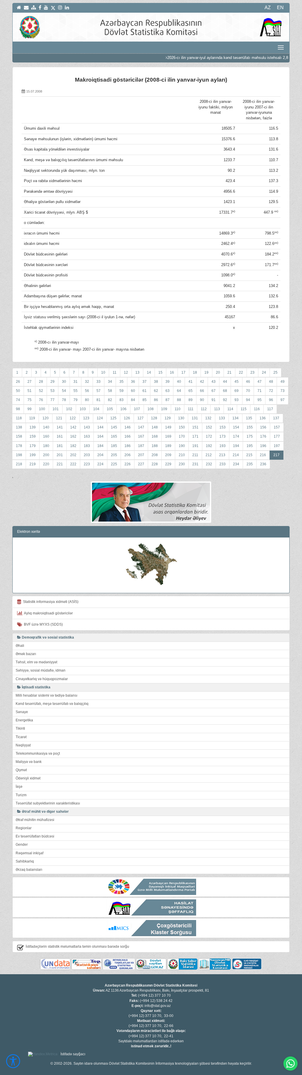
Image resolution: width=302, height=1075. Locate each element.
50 (18, 391)
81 (98, 400)
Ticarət (21, 737)
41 (190, 382)
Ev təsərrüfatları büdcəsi (35, 836)
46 (248, 382)
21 (229, 372)
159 (32, 436)
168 (155, 436)
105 (110, 409)
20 (218, 372)
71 (259, 391)
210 (182, 455)
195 (250, 446)
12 (126, 372)
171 (195, 436)
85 (144, 400)
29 (52, 382)
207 (141, 455)
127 (140, 418)
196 (263, 446)
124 (100, 418)
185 (114, 446)
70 (248, 391)
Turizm (21, 795)
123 (86, 418)
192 (209, 446)
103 (83, 409)
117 (270, 409)
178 (19, 446)
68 (225, 391)
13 (137, 372)
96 (271, 400)
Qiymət (21, 770)
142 (73, 427)
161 (60, 436)
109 (164, 409)
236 (263, 464)
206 (127, 455)
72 (271, 391)
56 (87, 391)
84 (133, 400)
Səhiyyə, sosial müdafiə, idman (40, 670)
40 (179, 382)
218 (19, 464)
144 (100, 427)
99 (29, 409)
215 (249, 455)
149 (168, 427)
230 (182, 464)
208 (155, 455)
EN (280, 7)
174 (236, 436)
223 (87, 464)
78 (64, 400)
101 (55, 409)
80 (87, 400)
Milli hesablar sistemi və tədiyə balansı (46, 695)
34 (110, 382)
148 (155, 427)
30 (64, 382)
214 (236, 455)
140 (46, 427)
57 (98, 391)
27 (29, 382)
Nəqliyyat (23, 745)
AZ (268, 7)
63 (167, 391)
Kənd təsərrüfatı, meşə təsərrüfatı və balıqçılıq (52, 704)
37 (144, 382)
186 (127, 446)
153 (222, 427)
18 (195, 372)
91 (213, 400)
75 (29, 400)
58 (110, 391)
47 (259, 382)
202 (73, 455)
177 (277, 436)
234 (236, 464)
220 (46, 464)
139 (32, 427)
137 (276, 418)
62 (156, 391)
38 (156, 382)
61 (144, 391)
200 (46, 455)
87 (167, 400)
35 (121, 382)
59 (121, 391)
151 (195, 427)
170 (182, 436)
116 (257, 409)
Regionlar (24, 828)
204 (100, 455)
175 (250, 436)
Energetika (24, 720)
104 (96, 409)
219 (32, 464)
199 (32, 455)
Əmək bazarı (26, 654)
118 (19, 418)
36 (133, 382)
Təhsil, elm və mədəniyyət (36, 662)
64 (179, 391)
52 (41, 391)
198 (19, 455)
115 (244, 409)
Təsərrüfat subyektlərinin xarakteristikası (48, 803)
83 (121, 400)
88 (179, 400)
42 (202, 382)
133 (222, 418)
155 (250, 427)
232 (209, 464)
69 (236, 391)
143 (87, 427)
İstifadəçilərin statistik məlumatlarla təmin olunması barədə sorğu (77, 946)
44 (225, 382)
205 (114, 455)
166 (127, 436)
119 (32, 418)
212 (209, 455)
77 (52, 400)
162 (73, 436)
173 (222, 436)
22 (241, 372)
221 (60, 464)
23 (252, 372)
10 (103, 372)
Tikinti (20, 728)
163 (87, 436)
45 (236, 382)
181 (60, 446)
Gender (22, 844)
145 (114, 427)
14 (149, 372)
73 (282, 391)
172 (209, 436)
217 (276, 455)
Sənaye (22, 712)
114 (230, 409)
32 (87, 382)
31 (75, 382)
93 (236, 400)
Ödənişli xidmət (28, 778)
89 (190, 400)
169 (168, 436)
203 (87, 455)
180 (46, 446)
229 (168, 464)
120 (45, 418)
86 (156, 400)
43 (213, 382)
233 (222, 464)
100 (42, 409)
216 (263, 455)
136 (263, 418)
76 (41, 400)
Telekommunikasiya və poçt (38, 753)
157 (277, 427)
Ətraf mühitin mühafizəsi (35, 820)
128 (154, 418)
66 (202, 391)
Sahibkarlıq (25, 861)
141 (60, 427)
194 (236, 446)
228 (155, 464)
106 (123, 409)
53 (52, 391)
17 (183, 372)
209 (168, 455)
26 (18, 382)
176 (263, 436)
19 (206, 372)
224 (100, 464)
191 (195, 446)
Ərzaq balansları (29, 870)
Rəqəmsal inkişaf (29, 853)
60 (133, 391)
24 (264, 372)
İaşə (19, 786)
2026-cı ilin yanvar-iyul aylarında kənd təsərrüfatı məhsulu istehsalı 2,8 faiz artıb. (218, 57)
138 (19, 427)
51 (29, 391)
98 (18, 409)
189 (168, 446)
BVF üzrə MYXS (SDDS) (42, 624)
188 (155, 446)
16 (172, 372)
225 (114, 464)
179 (32, 446)
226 (127, 464)
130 (181, 418)
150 (182, 427)
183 (87, 446)
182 (73, 446)
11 (114, 372)
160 (46, 436)
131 (195, 418)
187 (141, 446)
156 (263, 427)
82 (110, 400)
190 (182, 446)
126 (127, 418)
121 (59, 418)
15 (160, 372)
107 (137, 409)
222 (73, 464)
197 (277, 446)
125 (113, 418)
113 (217, 409)
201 (60, 455)
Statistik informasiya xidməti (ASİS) (49, 602)
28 (41, 382)
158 (19, 436)
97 (282, 400)
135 (249, 418)
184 (100, 446)
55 (75, 391)
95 (259, 400)
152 (209, 427)
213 (222, 455)
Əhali (20, 646)
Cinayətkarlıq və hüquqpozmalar (42, 679)
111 (190, 409)
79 (75, 400)
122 (73, 418)
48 (271, 382)
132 (208, 418)
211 (195, 455)
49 (282, 382)
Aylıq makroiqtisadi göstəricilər (47, 613)
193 (222, 446)
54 (64, 391)
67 (213, 391)
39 (167, 382)
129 (168, 418)
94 (248, 400)
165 (114, 436)
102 (69, 409)
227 (141, 464)
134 (235, 418)
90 (202, 400)
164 (100, 436)
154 (236, 427)
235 (250, 464)
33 (98, 382)
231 (195, 464)
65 (190, 391)
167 (141, 436)
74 (18, 400)
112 (204, 409)
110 (177, 409)
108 (150, 409)
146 (127, 427)
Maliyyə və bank (29, 762)
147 (141, 427)
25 (275, 372)
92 (225, 400)
